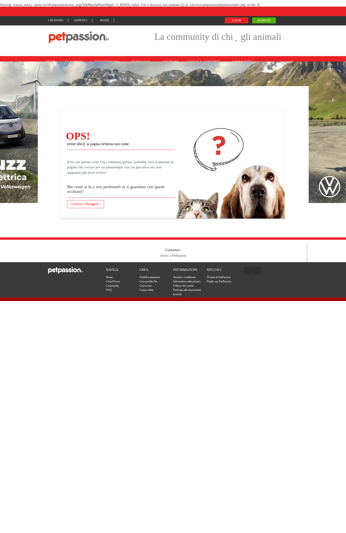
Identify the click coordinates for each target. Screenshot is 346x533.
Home (109, 277)
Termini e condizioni (184, 277)
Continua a (85, 204)
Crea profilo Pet (148, 281)
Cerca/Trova (113, 281)
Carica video (146, 290)
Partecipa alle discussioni (187, 290)
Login (236, 20)
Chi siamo (55, 20)
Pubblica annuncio (150, 277)
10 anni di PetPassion (219, 277)
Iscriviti (263, 20)
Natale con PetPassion (219, 281)
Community (112, 285)
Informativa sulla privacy (187, 281)
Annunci (80, 20)
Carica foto (146, 285)
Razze (104, 20)
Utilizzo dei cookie (183, 285)
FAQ (109, 290)
